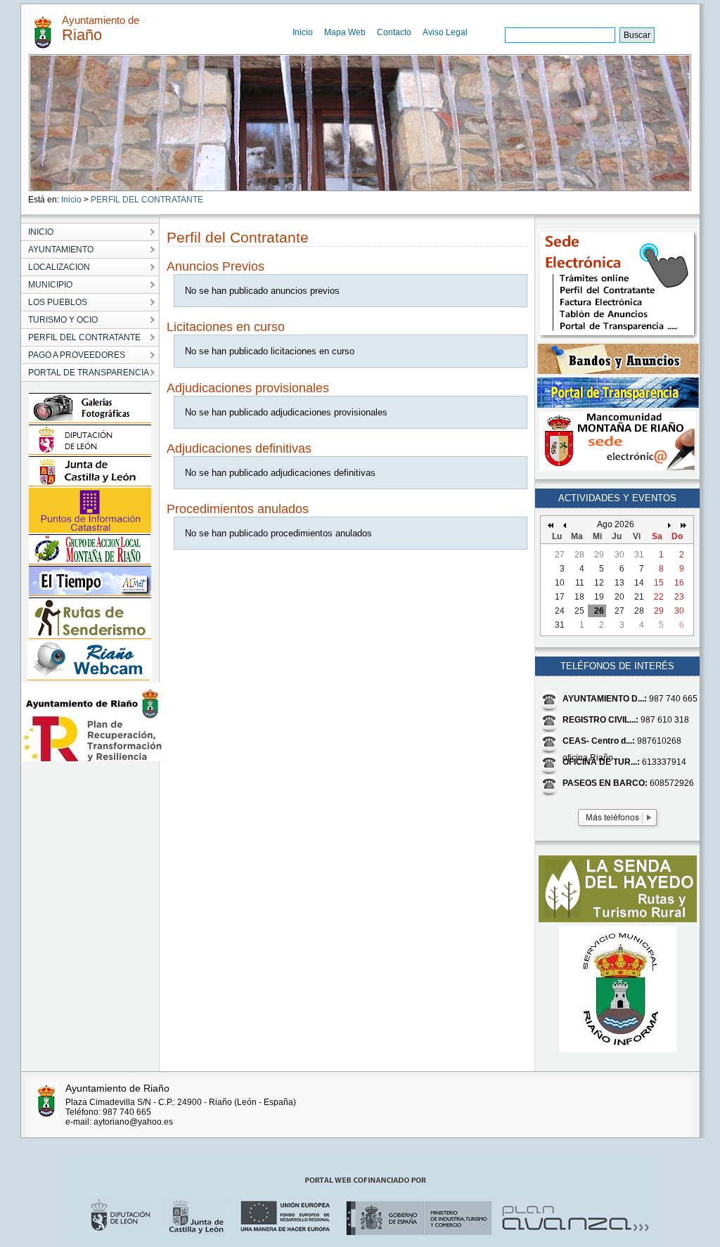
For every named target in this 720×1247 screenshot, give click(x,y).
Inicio (302, 32)
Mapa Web (345, 32)
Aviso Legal (445, 32)
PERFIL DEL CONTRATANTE (147, 200)
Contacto (394, 32)
